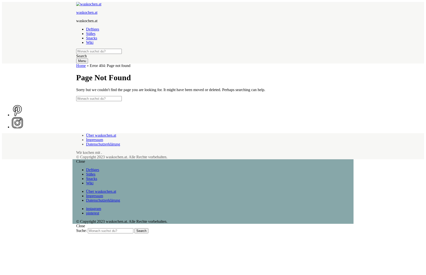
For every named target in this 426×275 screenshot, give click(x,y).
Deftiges (92, 29)
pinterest (92, 213)
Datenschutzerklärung (103, 144)
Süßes (90, 34)
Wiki (89, 42)
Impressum (94, 140)
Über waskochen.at (101, 135)
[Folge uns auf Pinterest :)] (17, 115)
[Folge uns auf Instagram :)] (17, 127)
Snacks (91, 38)
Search (141, 231)
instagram (93, 209)
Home (81, 66)
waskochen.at (86, 12)
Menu (82, 61)
